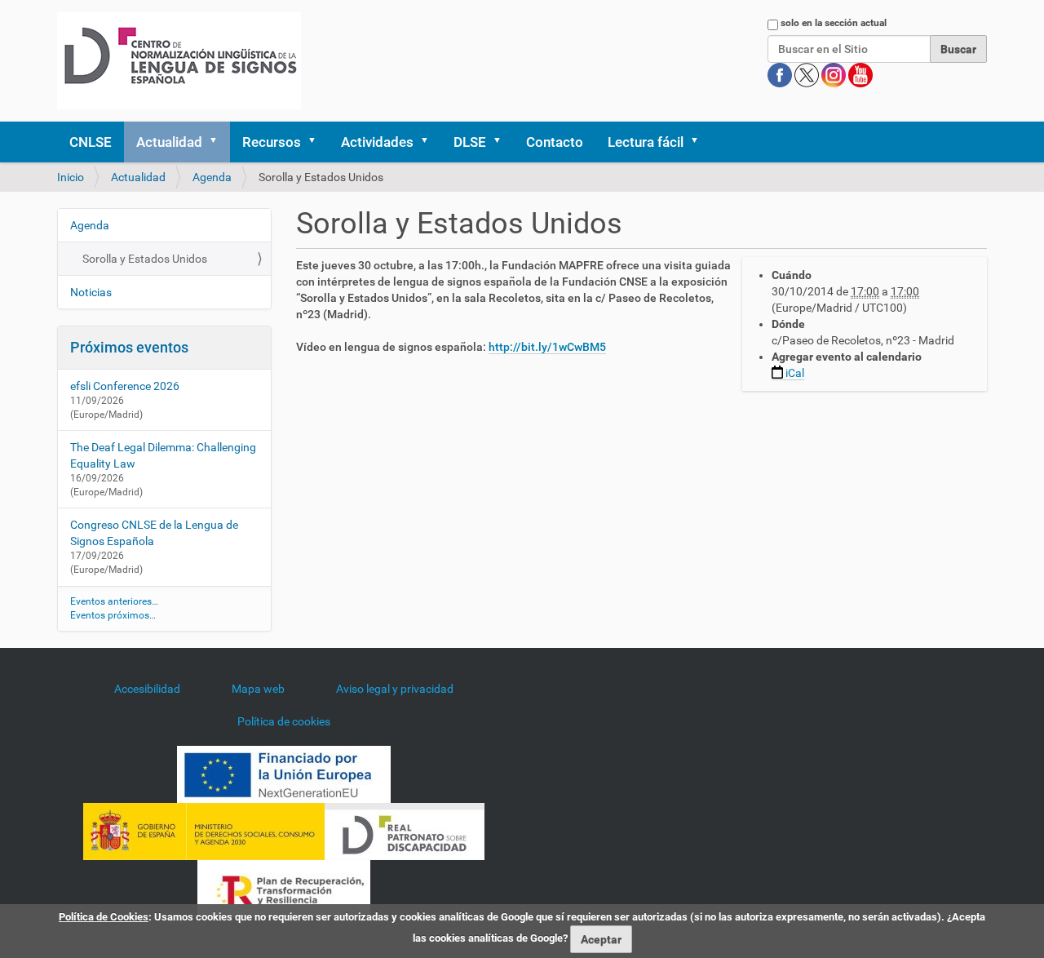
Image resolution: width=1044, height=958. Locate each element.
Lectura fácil (645, 142)
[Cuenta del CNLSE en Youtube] (860, 74)
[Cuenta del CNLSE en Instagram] (834, 74)
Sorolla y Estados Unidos (144, 258)
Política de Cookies (103, 917)
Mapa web (258, 688)
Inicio (70, 177)
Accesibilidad (147, 688)
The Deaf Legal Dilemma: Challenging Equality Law (163, 455)
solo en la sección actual (834, 23)
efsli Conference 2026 (124, 386)
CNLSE (90, 142)
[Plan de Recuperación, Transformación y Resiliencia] (283, 887)
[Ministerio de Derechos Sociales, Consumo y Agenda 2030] (204, 830)
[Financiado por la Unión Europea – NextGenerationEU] (284, 773)
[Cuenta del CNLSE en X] (807, 74)
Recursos (271, 142)
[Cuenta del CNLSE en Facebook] (781, 74)
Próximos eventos (129, 347)
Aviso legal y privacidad (394, 688)
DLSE (469, 142)
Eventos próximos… (113, 615)
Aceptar (601, 939)
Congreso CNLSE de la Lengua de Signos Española (154, 533)
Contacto (554, 142)
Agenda (212, 177)
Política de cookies (283, 721)
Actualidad (169, 142)
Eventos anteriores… (114, 601)
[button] (218, 142)
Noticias (91, 292)
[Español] (179, 60)
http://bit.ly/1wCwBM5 (547, 346)
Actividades (377, 142)
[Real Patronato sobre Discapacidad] (404, 830)
